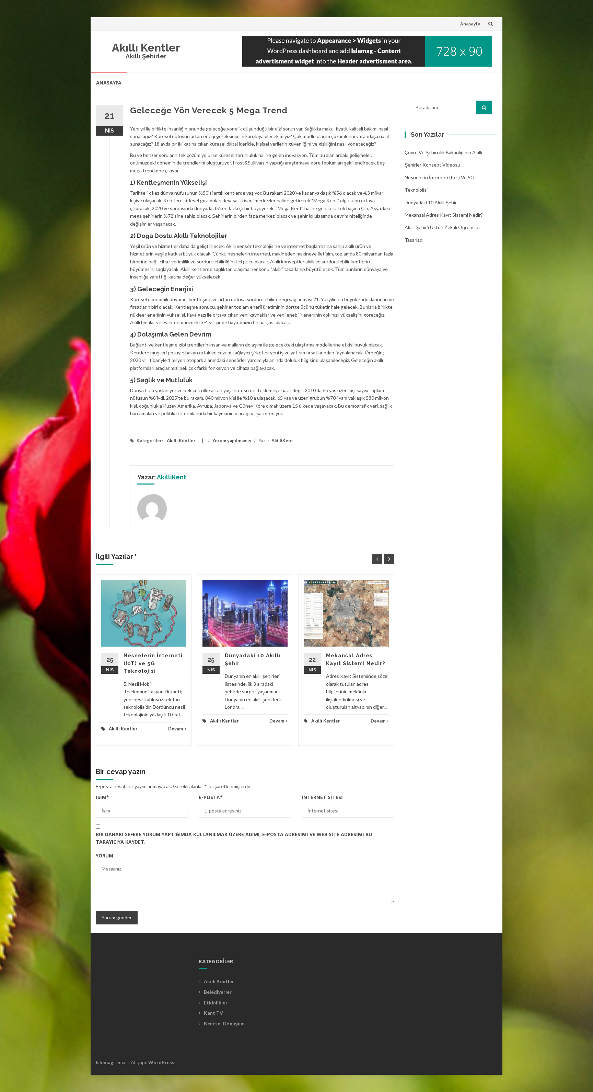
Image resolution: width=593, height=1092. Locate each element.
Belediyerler (218, 992)
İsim (102, 797)
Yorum (104, 855)
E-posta (211, 797)
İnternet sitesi (322, 797)
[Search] (484, 107)
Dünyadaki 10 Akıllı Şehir (431, 202)
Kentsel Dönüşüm (224, 1023)
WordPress (161, 1062)
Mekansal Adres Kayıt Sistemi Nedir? (444, 215)
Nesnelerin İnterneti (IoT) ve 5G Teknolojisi (153, 663)
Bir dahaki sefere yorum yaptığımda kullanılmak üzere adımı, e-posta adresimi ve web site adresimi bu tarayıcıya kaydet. (234, 838)
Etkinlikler (216, 1002)
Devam (175, 728)
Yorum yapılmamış (231, 440)
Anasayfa (470, 24)
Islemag (104, 1062)
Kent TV (213, 1013)
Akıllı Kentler (146, 47)
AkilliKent (282, 440)
